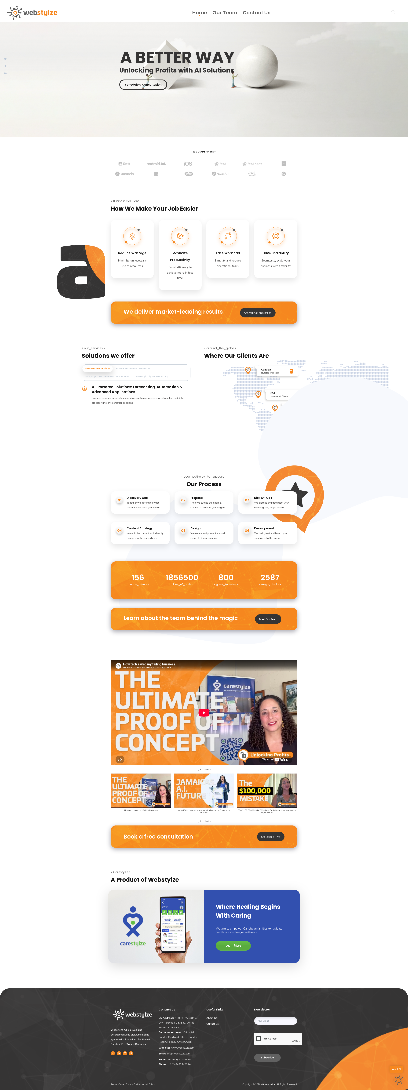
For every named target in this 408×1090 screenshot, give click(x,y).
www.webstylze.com (182, 1048)
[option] (124, 166)
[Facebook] (113, 1053)
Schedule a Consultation (143, 85)
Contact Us (212, 1024)
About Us (211, 1018)
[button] (207, 769)
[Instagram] (125, 1053)
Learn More (233, 945)
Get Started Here (270, 836)
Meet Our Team (268, 619)
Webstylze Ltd (268, 1084)
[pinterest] (131, 1053)
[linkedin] (119, 1053)
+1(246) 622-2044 (179, 1064)
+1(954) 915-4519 (179, 1059)
